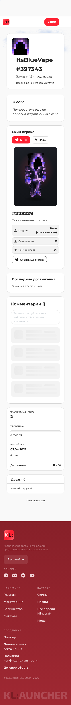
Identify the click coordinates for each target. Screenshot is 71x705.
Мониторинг (13, 602)
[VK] (5, 575)
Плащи (42, 602)
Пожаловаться (35, 500)
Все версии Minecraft (46, 611)
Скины (42, 594)
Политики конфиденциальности (21, 658)
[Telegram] (23, 575)
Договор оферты (16, 667)
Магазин (10, 616)
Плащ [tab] (42, 139)
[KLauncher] (6, 22)
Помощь (10, 637)
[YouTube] (32, 575)
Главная (10, 594)
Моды (41, 620)
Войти (52, 21)
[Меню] (64, 22)
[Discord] (14, 575)
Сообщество (13, 609)
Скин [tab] (23, 139)
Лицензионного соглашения (16, 647)
